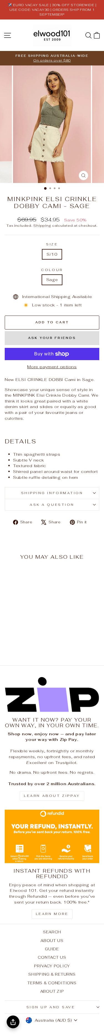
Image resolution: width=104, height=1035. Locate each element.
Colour (52, 270)
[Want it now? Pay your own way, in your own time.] (52, 694)
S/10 (52, 254)
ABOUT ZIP (52, 991)
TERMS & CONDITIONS (51, 982)
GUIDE (52, 948)
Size (52, 244)
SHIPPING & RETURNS (51, 974)
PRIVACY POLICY (52, 965)
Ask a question (52, 504)
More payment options (52, 366)
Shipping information (52, 493)
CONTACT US (52, 957)
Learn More (52, 914)
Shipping (42, 225)
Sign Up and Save (50, 1007)
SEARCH (52, 931)
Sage (52, 279)
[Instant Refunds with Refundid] (52, 836)
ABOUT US (52, 940)
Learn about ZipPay (52, 796)
